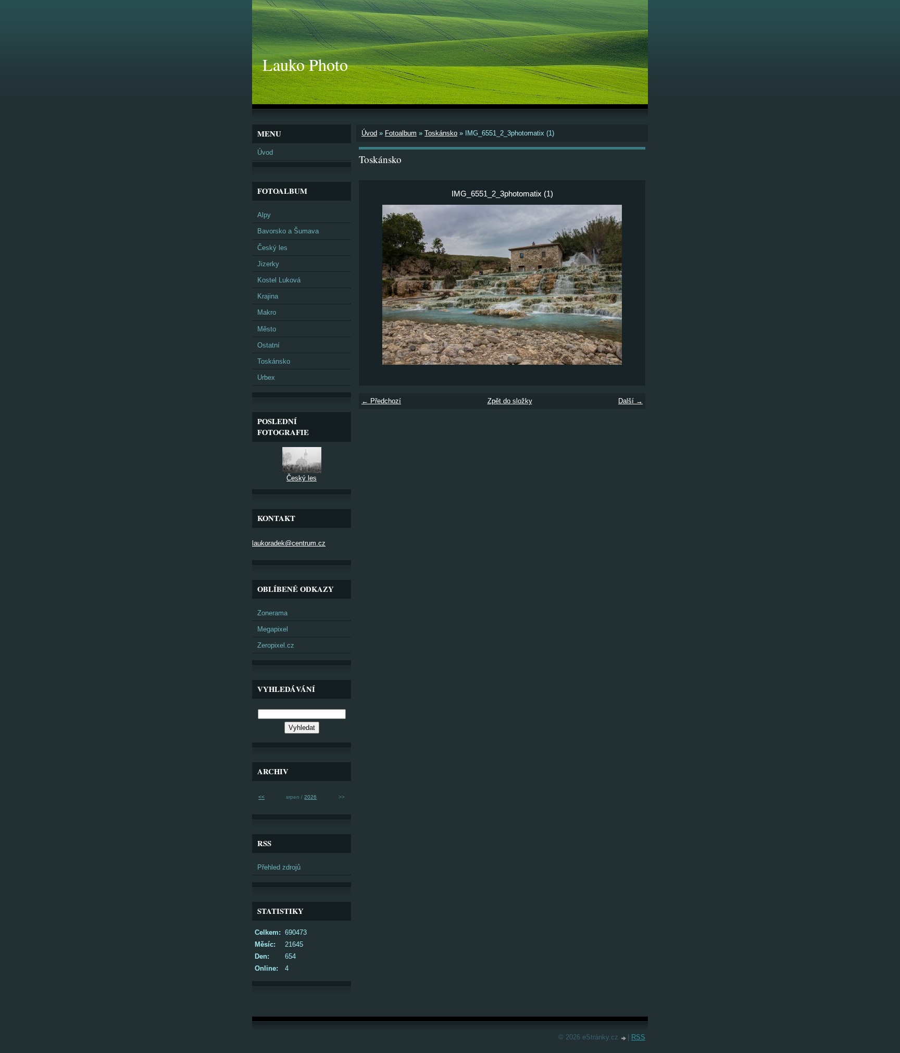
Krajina (267, 296)
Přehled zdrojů (279, 867)
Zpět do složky (510, 401)
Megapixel (272, 629)
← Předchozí (381, 401)
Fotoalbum (401, 133)
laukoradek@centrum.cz (289, 543)
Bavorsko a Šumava (288, 231)
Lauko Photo (305, 64)
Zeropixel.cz (275, 645)
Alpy (264, 215)
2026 (310, 797)
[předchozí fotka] (376, 285)
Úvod (369, 133)
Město (266, 329)
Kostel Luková (279, 280)
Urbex (266, 377)
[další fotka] (628, 285)
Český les (272, 248)
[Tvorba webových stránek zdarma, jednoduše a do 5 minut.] (624, 1038)
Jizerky (268, 264)
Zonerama (272, 613)
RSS (638, 1037)
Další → (630, 401)
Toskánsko (440, 133)
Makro (266, 312)
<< (261, 797)
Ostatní (268, 345)
